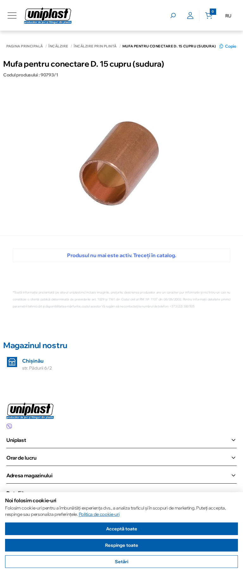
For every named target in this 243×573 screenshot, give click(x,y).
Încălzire (58, 46)
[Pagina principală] (48, 15)
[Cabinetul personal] (190, 15)
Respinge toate (121, 545)
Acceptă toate (121, 529)
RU (228, 16)
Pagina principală (24, 46)
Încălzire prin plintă (95, 46)
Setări (121, 561)
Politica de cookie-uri (99, 514)
